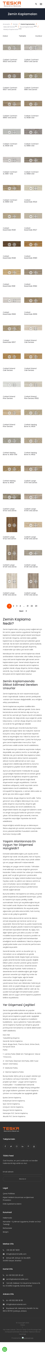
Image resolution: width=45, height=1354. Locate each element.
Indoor (5, 36)
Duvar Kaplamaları (28, 27)
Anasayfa (6, 24)
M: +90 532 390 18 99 (14, 1300)
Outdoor (38, 36)
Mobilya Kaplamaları (12, 29)
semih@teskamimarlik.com (17, 1279)
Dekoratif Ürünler (10, 27)
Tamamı (22, 36)
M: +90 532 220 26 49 (14, 1275)
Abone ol (22, 1179)
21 (27, 606)
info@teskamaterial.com (16, 1304)
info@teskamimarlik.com (16, 1254)
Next (21, 611)
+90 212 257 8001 (13, 1250)
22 (32, 606)
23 (36, 606)
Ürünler (15, 24)
